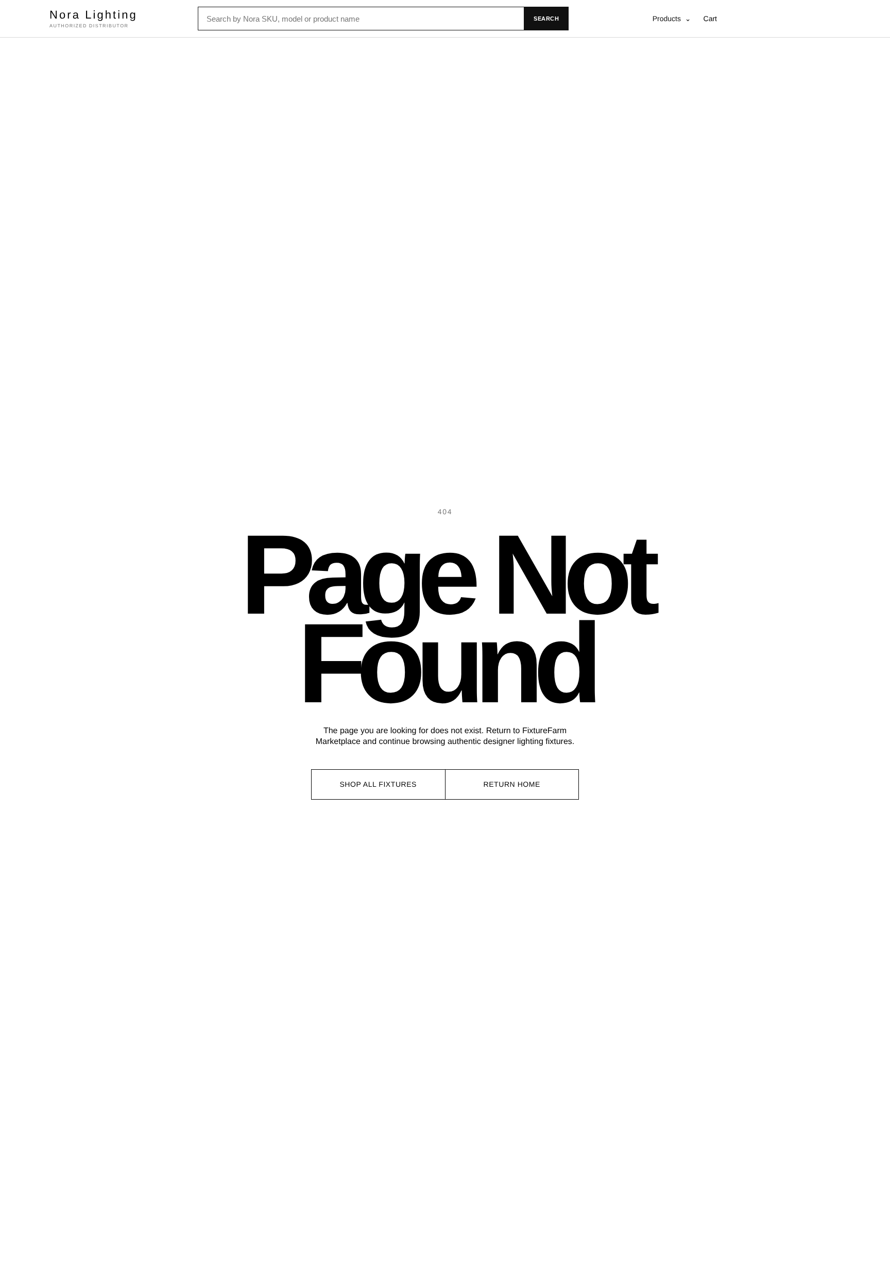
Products (672, 18)
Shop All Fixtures (378, 784)
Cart (710, 18)
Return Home (512, 784)
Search (546, 18)
